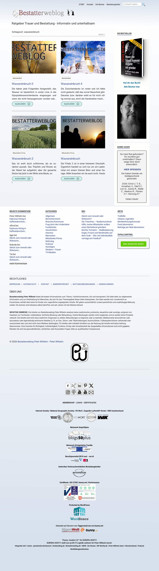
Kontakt (90, 4)
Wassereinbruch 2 (22, 158)
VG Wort (78, 411)
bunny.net (99, 526)
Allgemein (50, 216)
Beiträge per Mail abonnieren (131, 227)
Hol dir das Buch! (131, 82)
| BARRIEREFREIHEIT (59, 284)
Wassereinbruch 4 (71, 84)
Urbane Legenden (126, 219)
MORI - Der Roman (89, 546)
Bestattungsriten (113, 4)
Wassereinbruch (70, 158)
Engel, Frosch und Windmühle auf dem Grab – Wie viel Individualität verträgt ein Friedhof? (97, 236)
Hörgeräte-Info (20, 546)
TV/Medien (51, 252)
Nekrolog (50, 241)
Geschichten (51, 230)
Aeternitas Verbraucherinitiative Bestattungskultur (79, 467)
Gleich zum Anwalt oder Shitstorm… (20, 239)
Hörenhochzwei (131, 546)
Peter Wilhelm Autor (116, 546)
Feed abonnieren (125, 224)
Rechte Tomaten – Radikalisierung (97, 230)
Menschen (50, 235)
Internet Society (42, 411)
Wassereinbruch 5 (22, 84)
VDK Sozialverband (115, 411)
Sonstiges (50, 247)
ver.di (91, 456)
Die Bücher (99, 4)
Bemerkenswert (53, 219)
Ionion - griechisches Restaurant (39, 546)
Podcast (49, 244)
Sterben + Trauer (53, 249)
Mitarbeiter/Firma (54, 238)
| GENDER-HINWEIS (104, 284)
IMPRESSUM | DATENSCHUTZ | (25, 284)
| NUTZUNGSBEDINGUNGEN (82, 284)
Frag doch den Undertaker (57, 224)
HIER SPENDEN (132, 169)
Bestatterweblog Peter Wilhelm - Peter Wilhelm (40, 341)
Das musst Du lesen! (133, 244)
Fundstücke (51, 227)
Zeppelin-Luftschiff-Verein (95, 411)
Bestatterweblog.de (73, 546)
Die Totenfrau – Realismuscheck (97, 222)
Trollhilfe (121, 216)
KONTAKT (44, 284)
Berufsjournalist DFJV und (76, 456)
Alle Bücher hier (132, 86)
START (81, 4)
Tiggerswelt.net (84, 526)
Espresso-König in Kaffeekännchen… (18, 220)
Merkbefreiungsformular (129, 222)
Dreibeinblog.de (59, 546)
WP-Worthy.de (102, 546)
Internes (49, 233)
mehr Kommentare (18, 263)
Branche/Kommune (55, 222)
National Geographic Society (62, 411)
